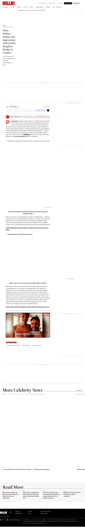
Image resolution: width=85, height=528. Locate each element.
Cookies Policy (35, 519)
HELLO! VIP (58, 7)
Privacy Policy (73, 519)
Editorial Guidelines (53, 521)
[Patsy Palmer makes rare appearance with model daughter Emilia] (76, 3)
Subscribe (68, 3)
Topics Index (44, 513)
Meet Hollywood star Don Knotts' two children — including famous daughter (27, 469)
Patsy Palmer (14, 121)
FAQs (29, 513)
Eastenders (26, 345)
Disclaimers (26, 519)
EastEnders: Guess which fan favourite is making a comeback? (72, 494)
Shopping (48, 7)
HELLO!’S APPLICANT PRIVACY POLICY (70, 521)
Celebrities (5, 7)
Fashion (19, 7)
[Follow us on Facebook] (2, 519)
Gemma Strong (13, 106)
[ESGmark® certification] (9, 512)
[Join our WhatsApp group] (19, 519)
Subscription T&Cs (45, 511)
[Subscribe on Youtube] (10, 519)
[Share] (48, 111)
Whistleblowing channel (61, 519)
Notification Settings (29, 521)
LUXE (54, 7)
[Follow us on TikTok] (7, 519)
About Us (17, 511)
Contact (30, 511)
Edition (52, 3)
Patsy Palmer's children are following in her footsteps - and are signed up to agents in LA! (31, 495)
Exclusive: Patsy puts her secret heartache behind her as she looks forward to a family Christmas (51, 495)
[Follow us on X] (5, 519)
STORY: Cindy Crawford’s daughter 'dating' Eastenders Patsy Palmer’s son (27, 307)
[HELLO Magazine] (9, 3)
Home (4, 25)
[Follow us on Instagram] (0, 519)
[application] (28, 325)
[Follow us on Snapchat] (12, 519)
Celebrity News (8, 27)
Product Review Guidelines (36, 523)
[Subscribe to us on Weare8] (17, 519)
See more (78, 390)
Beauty (31, 7)
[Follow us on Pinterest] (14, 519)
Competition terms (41, 521)
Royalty (12, 7)
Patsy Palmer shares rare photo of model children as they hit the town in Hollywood (11, 495)
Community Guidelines (47, 519)
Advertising (18, 513)
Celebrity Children (13, 345)
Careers (25, 523)
